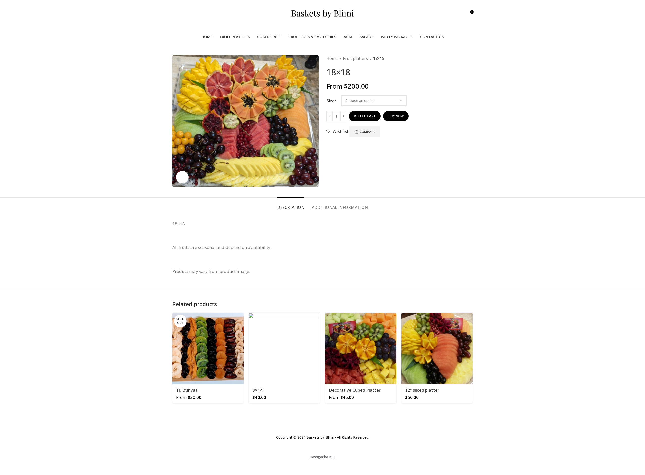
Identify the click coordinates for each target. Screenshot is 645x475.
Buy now (396, 116)
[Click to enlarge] (182, 177)
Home (332, 58)
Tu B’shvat (187, 390)
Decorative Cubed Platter (355, 390)
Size (330, 101)
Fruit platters (356, 58)
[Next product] (470, 58)
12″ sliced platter (422, 390)
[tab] (290, 205)
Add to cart (365, 116)
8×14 (257, 390)
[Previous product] (460, 58)
